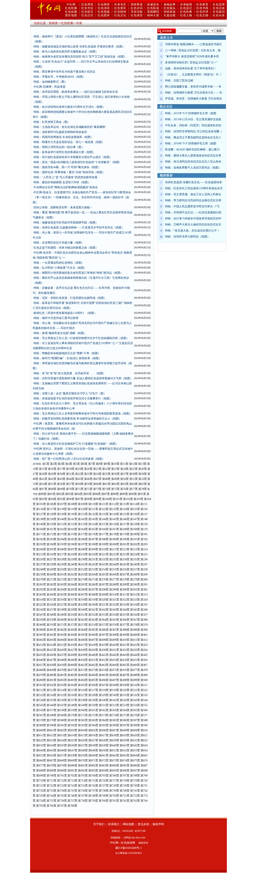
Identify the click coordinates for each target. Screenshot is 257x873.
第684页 (114, 765)
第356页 (135, 614)
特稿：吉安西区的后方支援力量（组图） (59, 242)
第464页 (114, 664)
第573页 (104, 715)
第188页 (104, 539)
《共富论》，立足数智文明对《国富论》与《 (193, 74)
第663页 (125, 755)
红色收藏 (71, 11)
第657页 (62, 755)
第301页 (135, 589)
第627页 (93, 740)
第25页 (133, 468)
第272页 (62, 579)
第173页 (62, 534)
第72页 (88, 488)
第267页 (125, 574)
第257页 (135, 569)
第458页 (51, 664)
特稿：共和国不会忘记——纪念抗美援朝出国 (193, 212)
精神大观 (153, 15)
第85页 (87, 494)
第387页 (114, 629)
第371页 (62, 624)
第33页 (88, 473)
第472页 (83, 669)
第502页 (51, 685)
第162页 (62, 529)
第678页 (51, 765)
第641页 (125, 745)
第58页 (79, 483)
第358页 (41, 619)
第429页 (93, 649)
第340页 (83, 609)
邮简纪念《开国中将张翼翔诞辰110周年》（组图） (65, 313)
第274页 (83, 579)
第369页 (41, 624)
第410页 (125, 639)
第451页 (93, 659)
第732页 (41, 790)
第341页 (93, 609)
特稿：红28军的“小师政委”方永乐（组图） (60, 267)
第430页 (104, 649)
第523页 (41, 695)
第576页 (135, 715)
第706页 (114, 775)
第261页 (62, 574)
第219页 (83, 554)
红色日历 (87, 15)
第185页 (72, 539)
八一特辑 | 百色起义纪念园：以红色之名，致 (193, 50)
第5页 (76, 463)
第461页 (83, 664)
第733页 (51, 790)
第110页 (93, 504)
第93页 (43, 499)
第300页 (125, 589)
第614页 (72, 735)
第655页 (41, 755)
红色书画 (202, 8)
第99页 (97, 499)
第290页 (135, 584)
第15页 (43, 468)
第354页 (114, 614)
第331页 (104, 604)
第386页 (104, 629)
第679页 (62, 765)
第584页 (104, 720)
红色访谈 (219, 8)
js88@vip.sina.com (134, 837)
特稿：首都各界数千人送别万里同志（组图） (193, 167)
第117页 (51, 509)
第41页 (43, 478)
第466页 (135, 664)
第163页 (72, 529)
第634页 (51, 745)
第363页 (93, 619)
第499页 (135, 680)
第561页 (93, 710)
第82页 (60, 494)
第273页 (72, 579)
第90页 (132, 494)
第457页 (41, 664)
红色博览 (87, 4)
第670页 (83, 760)
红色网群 (104, 4)
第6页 (84, 463)
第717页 (114, 780)
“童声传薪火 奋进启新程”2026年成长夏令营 (192, 56)
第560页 (83, 710)
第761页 (114, 800)
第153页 (83, 524)
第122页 (104, 509)
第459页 (62, 664)
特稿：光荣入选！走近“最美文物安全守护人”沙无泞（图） (70, 393)
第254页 (104, 569)
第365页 (114, 619)
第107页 (62, 504)
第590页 (51, 725)
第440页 (93, 654)
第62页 (115, 483)
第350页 (72, 614)
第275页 (93, 579)
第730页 (135, 785)
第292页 (41, 589)
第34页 (97, 473)
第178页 (114, 534)
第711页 (51, 780)
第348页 (51, 614)
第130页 (72, 514)
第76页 (124, 488)
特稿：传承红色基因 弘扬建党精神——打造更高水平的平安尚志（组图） (79, 227)
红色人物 (186, 15)
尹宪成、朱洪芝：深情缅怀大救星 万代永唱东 (193, 98)
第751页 (125, 795)
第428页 (83, 649)
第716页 (104, 780)
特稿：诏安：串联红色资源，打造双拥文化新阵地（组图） (70, 297)
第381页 (51, 629)
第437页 (62, 654)
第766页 (51, 805)
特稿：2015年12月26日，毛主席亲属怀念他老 (193, 119)
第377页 (125, 624)
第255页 (114, 569)
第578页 (41, 720)
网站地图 (128, 824)
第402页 (41, 639)
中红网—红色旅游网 (122, 842)
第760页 (104, 800)
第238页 (51, 564)
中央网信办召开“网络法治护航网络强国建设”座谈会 (66, 187)
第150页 (51, 524)
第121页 (93, 509)
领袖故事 (170, 4)
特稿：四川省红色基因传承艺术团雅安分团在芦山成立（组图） (73, 157)
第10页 (115, 463)
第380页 (41, 629)
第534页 (41, 700)
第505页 (83, 685)
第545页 (41, 705)
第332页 (114, 604)
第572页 (93, 715)
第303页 (41, 594)
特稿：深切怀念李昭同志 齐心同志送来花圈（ (193, 131)
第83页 (69, 494)
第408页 (104, 639)
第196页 (72, 544)
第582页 (83, 720)
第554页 (135, 705)
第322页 (125, 599)
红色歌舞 (186, 11)
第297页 (93, 589)
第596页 (114, 725)
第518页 (104, 690)
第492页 (62, 680)
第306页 (72, 594)
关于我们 (98, 824)
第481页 (62, 675)
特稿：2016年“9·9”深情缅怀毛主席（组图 (190, 143)
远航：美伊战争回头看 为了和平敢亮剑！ (190, 68)
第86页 (96, 494)
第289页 (125, 584)
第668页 (62, 760)
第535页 (51, 700)
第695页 (114, 770)
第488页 (135, 675)
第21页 (97, 468)
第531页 (125, 695)
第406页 (83, 639)
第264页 (93, 574)
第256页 (125, 569)
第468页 (41, 669)
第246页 (135, 564)
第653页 (135, 750)
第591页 (62, 725)
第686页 (135, 765)
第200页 (114, 544)
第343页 (114, 609)
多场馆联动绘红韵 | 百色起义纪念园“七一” (191, 62)
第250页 (62, 569)
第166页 (104, 529)
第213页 (135, 549)
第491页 (51, 680)
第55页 (52, 483)
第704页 (93, 775)
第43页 (61, 478)
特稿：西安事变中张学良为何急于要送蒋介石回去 (64, 71)
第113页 (124, 504)
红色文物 (202, 15)
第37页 (124, 473)
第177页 (104, 534)
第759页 (93, 800)
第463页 (104, 664)
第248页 (41, 569)
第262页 (72, 574)
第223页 (125, 554)
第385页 (93, 629)
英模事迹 (137, 4)
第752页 (135, 795)
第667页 (51, 760)
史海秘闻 (186, 4)
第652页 (125, 750)
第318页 (83, 599)
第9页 (106, 463)
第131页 (83, 514)
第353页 (104, 614)
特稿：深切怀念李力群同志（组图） (187, 236)
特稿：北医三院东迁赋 (179, 80)
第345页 (135, 609)
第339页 (72, 609)
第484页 (93, 675)
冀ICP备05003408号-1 (128, 847)
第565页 (135, 710)
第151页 (62, 524)
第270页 (41, 579)
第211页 (114, 549)
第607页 (114, 730)
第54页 (43, 483)
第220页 (93, 554)
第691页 (72, 770)
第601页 (51, 730)
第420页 (114, 644)
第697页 (135, 770)
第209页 (93, 549)
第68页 (52, 488)
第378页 (135, 624)
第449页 (72, 659)
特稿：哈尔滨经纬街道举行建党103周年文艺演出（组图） (69, 106)
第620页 (135, 735)
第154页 (93, 524)
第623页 (51, 740)
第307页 (83, 594)
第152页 (72, 524)
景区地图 (71, 15)
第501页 (41, 685)
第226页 (41, 559)
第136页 (135, 514)
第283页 (62, 584)
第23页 (115, 468)
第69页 (61, 488)
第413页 (41, 644)
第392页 (51, 634)
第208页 (83, 549)
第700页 (51, 775)
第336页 (41, 609)
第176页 (93, 534)
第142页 (83, 519)
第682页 (93, 765)
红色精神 (120, 11)
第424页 (41, 649)
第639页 (104, 745)
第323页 (135, 599)
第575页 (125, 715)
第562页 (104, 710)
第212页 (125, 549)
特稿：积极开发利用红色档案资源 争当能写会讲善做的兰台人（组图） (77, 418)
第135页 (125, 514)
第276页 (104, 579)
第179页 (125, 534)
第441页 (104, 654)
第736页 (83, 790)
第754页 (41, 800)
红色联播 (71, 8)
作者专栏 (120, 4)
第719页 (135, 780)
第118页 (62, 509)
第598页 (135, 725)
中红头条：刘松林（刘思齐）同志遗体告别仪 (193, 125)
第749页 (104, 795)
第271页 (51, 579)
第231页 (93, 559)
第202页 (135, 544)
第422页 (135, 644)
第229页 (72, 559)
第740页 (125, 790)
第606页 (104, 730)
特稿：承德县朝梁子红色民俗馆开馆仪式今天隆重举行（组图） (73, 398)
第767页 (62, 805)
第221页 (104, 554)
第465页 (125, 664)
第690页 (62, 770)
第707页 (125, 775)
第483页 (83, 675)
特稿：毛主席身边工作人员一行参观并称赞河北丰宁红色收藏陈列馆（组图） (81, 338)
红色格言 (87, 11)
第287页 (104, 584)
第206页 (62, 549)
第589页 (41, 725)
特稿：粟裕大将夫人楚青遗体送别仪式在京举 (193, 155)
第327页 (62, 604)
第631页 (135, 740)
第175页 (83, 534)
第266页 (114, 574)
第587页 (135, 720)
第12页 (133, 463)
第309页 (104, 594)
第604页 (83, 730)
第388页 (125, 629)
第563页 (114, 710)
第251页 (72, 569)
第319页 (93, 599)
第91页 (142, 494)
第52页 (142, 478)
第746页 (72, 795)
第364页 (104, 619)
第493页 (72, 680)
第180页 (135, 534)
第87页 (105, 494)
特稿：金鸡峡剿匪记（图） (50, 81)
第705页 (104, 775)
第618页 (114, 735)
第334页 (135, 604)
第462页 (93, 664)
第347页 (41, 614)
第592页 (72, 725)
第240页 (72, 564)
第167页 (114, 529)
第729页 (125, 785)
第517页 (93, 690)
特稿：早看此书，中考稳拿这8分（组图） (60, 76)
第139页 (51, 519)
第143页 (93, 519)
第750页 (114, 795)
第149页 (41, 524)
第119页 (72, 509)
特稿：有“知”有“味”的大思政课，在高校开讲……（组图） (70, 373)
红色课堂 (137, 15)
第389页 (135, 629)
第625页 (72, 740)
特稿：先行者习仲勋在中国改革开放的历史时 (193, 218)
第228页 (62, 559)
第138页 (41, 519)
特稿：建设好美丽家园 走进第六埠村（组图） (62, 182)
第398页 (114, 634)
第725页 (83, 785)
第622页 (41, 740)
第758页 (83, 800)
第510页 (135, 685)
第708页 (135, 775)
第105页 (41, 504)
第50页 (124, 478)
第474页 (104, 669)
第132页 (93, 514)
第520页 (125, 690)
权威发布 (153, 4)
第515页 (72, 690)
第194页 (51, 544)
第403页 (51, 639)
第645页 (51, 750)
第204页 (41, 549)
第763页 (135, 800)
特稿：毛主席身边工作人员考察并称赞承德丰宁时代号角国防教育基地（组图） (83, 413)
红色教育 (202, 4)
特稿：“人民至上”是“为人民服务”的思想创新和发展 (65, 177)
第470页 (62, 669)
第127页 (41, 514)
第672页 (104, 760)
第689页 (51, 770)
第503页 (62, 685)
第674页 (125, 760)
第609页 (135, 730)
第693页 (93, 770)
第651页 (114, 750)
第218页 (72, 554)
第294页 (62, 589)
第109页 (83, 504)
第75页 (115, 488)
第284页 (72, 584)
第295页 (72, 589)
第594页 (93, 725)
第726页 (93, 785)
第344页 (125, 609)
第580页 (62, 720)
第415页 (62, 644)
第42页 (52, 478)
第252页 (83, 569)
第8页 (99, 463)
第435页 (41, 654)
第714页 (83, 780)
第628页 (104, 740)
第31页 (70, 473)
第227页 (51, 559)
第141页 (72, 519)
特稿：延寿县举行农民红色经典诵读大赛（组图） (64, 152)
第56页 (61, 483)
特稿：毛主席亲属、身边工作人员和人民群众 (193, 194)
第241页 (83, 564)
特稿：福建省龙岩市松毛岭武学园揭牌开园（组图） (66, 222)
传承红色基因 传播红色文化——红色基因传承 (193, 182)
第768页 (72, 805)
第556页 (41, 710)
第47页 (97, 478)
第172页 (51, 534)
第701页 (62, 775)
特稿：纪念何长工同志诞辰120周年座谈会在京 (194, 188)
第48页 (106, 478)
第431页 (114, 649)
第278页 (125, 579)
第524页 (51, 695)
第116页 (41, 509)
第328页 (72, 604)
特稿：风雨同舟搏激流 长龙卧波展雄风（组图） (63, 137)
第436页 (51, 654)
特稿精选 (170, 11)
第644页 (41, 750)
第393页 (62, 634)
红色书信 (87, 8)
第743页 (41, 795)
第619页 (125, 735)
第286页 (93, 584)
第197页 (83, 544)
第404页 (62, 639)
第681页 (83, 765)
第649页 (93, 750)
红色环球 (202, 11)
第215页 (41, 554)
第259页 (41, 574)
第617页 (104, 735)
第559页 (72, 710)
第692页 (83, 770)
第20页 (88, 468)
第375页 (104, 624)
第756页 (62, 800)
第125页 (135, 509)
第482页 (72, 675)
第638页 (93, 745)
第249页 (51, 569)
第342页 (104, 609)
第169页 (135, 529)
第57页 (70, 483)
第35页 (106, 473)
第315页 (51, 599)
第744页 (51, 795)
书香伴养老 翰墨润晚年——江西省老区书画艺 (193, 44)
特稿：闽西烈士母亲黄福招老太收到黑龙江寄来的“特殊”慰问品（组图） (78, 272)
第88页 (114, 494)
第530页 (114, 695)
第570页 (72, 715)
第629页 (114, 740)
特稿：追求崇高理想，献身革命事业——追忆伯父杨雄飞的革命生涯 (76, 91)
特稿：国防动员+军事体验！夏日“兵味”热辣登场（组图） (69, 172)
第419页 (104, 644)
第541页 (114, 700)
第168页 (125, 529)
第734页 (62, 790)
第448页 (62, 659)
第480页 (51, 675)
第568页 (51, 715)
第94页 (52, 499)
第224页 (135, 554)
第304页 (51, 594)
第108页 (72, 504)
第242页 (93, 564)
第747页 (83, 795)
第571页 (83, 715)
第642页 (135, 745)
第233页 (114, 559)
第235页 (135, 559)
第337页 (51, 609)
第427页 (72, 649)
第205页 (51, 549)
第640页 (114, 745)
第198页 (93, 544)
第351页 (83, 614)
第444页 (135, 654)
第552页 (114, 705)
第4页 (68, 463)
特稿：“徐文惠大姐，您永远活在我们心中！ (192, 230)
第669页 (72, 760)
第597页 (125, 725)
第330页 (93, 604)
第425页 (51, 649)
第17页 (61, 468)
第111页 (103, 504)
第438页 (72, 654)
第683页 (104, 765)
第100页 (107, 499)
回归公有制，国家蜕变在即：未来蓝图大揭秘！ (63, 207)
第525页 (62, 695)
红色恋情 (219, 4)
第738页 (104, 790)
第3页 (61, 463)
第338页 (62, 609)
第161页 (51, 529)
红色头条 (219, 15)
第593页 (83, 725)
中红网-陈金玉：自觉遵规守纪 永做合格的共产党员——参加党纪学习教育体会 (82, 192)
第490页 (41, 680)
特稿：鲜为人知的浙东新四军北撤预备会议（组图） (66, 51)
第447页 (51, 659)
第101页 (117, 499)
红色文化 (120, 15)
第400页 (135, 634)
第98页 (88, 499)
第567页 (41, 715)
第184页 (62, 539)
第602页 (62, 730)
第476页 (125, 669)
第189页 (114, 539)
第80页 (42, 494)
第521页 (135, 690)
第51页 (133, 478)
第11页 (124, 463)
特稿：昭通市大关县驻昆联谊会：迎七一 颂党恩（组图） (69, 142)
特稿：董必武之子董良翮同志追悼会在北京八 (193, 137)
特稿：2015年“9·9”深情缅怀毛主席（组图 (190, 113)
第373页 (83, 624)
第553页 (125, 705)
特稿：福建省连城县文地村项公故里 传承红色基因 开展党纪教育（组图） (79, 46)
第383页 (72, 629)
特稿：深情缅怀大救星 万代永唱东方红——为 (193, 92)
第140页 (62, 519)
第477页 (135, 669)
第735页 (72, 790)
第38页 (133, 473)
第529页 (104, 695)
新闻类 (53, 23)
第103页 (138, 499)
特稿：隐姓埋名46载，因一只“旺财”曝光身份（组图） (67, 167)
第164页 (83, 529)
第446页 (41, 659)
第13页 (142, 463)
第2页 (53, 463)
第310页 (114, 594)
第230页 (83, 559)
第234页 (125, 559)
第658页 (72, 755)
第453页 (114, 659)
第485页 (104, 675)
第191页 (135, 539)
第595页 (104, 725)
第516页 (83, 690)
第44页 (70, 478)
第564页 (125, 710)
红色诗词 (137, 8)
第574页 (114, 715)
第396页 (93, 634)
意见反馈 (143, 824)
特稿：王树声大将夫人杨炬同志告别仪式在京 (193, 224)
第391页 (41, 634)
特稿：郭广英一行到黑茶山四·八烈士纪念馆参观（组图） (69, 458)
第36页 (115, 473)
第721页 (41, 785)
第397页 (104, 634)
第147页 (135, 519)
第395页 (83, 634)
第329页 (83, 604)
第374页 (93, 624)
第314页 (41, 599)
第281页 (41, 584)
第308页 (93, 594)
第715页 (93, 780)
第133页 (104, 514)
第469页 (51, 669)
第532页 (135, 695)
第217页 (62, 554)
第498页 (125, 680)
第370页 (51, 624)
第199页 (104, 544)
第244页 (114, 564)
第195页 (62, 544)
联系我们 (113, 824)
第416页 (72, 644)
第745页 (62, 795)
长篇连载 (170, 15)
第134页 (114, 514)
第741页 (135, 790)
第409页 (114, 639)
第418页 (93, 644)
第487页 (125, 675)
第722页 (51, 785)
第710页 (41, 780)
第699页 (41, 775)
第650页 (104, 750)
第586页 (125, 720)
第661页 (104, 755)
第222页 (114, 554)
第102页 (128, 499)
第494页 (83, 680)
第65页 (142, 483)
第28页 (43, 473)
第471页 (72, 669)
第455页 (135, 659)
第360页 (62, 619)
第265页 (104, 574)
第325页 (41, 604)
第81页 (51, 494)
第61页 (106, 483)
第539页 (93, 700)
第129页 (62, 514)
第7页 (91, 463)
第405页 (72, 639)
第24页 (124, 468)
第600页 (41, 730)
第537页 (72, 700)
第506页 (93, 685)
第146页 (125, 519)
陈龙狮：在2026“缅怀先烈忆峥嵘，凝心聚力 (192, 149)
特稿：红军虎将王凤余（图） (52, 121)
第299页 (114, 589)
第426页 (62, 649)
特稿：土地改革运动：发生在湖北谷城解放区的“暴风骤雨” (70, 127)
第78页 (142, 488)
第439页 (83, 654)
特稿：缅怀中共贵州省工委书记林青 (56, 318)
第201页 (125, 544)
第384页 (83, 629)
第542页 (125, 700)
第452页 (104, 659)
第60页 (97, 483)
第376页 (114, 624)
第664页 (135, 755)
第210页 (104, 549)
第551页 (104, 705)
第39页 (142, 473)
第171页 (41, 534)
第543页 (135, 700)
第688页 (41, 770)
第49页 (115, 478)
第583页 (93, 720)
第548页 (72, 705)
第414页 (51, 644)
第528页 (93, 695)
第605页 (93, 730)
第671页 (93, 760)
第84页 (78, 494)
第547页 (62, 705)
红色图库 (104, 15)
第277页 (114, 579)
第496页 (104, 680)
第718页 (125, 780)
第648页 (83, 750)
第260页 (51, 574)
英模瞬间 (153, 11)
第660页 (93, 755)
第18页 (70, 468)
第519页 (114, 690)
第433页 (135, 649)
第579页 (51, 720)
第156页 (114, 524)
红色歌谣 (153, 8)
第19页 (79, 468)
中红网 (70, 4)
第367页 (135, 619)
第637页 (83, 745)
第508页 (114, 685)
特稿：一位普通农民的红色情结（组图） (59, 262)
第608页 (125, 730)
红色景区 (120, 8)
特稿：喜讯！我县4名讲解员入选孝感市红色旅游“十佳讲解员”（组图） (78, 162)
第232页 (104, 559)
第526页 (72, 695)
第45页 (79, 478)
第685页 (125, 765)
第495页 (93, 680)
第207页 (72, 549)
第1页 (45, 463)
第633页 (41, 745)
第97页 (79, 499)
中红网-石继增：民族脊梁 (49, 86)
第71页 (79, 488)
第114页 (135, 504)
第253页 (93, 569)
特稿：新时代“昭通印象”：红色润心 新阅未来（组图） (67, 358)
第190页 (125, 539)
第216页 (51, 554)
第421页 (125, 644)
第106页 (51, 504)
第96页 (70, 499)
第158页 (135, 524)
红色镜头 (170, 8)
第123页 (114, 509)
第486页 (114, 675)
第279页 (135, 579)
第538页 (83, 700)
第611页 (41, 735)
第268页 (135, 574)
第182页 (41, 539)
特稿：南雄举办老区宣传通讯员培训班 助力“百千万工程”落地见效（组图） (80, 56)
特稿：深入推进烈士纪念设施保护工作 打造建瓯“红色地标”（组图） (76, 443)
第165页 (93, 529)
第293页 (51, 589)
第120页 (83, 509)
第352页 (93, 614)
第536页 (62, 700)
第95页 (61, 499)
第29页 (52, 473)
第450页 (83, 659)
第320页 (104, 599)
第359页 (51, 619)
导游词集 (137, 11)
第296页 (83, 589)
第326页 (51, 604)
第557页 (51, 710)
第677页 (41, 765)
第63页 (124, 483)
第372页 (72, 624)
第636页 (72, 745)
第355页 (125, 614)
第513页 (51, 690)
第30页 (61, 473)
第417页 (83, 644)
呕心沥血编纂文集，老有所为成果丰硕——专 (193, 86)
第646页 (62, 750)
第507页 (104, 685)
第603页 (72, 730)
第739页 (114, 790)
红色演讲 (104, 8)
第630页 (125, 740)
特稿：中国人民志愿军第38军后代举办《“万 (192, 206)
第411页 (135, 639)
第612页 (51, 735)
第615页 (83, 735)
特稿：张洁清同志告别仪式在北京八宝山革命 (193, 161)
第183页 (51, 539)
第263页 (83, 574)
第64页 (133, 483)
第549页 (83, 705)
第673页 (114, 760)
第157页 (125, 524)
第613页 (62, 735)
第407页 (93, 639)
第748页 (93, 795)
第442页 (114, 654)
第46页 (88, 478)
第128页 (51, 514)
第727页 (104, 785)
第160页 (41, 529)
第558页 (62, 710)
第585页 (114, 720)
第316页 (62, 599)
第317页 (72, 599)
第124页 (125, 509)
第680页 (72, 765)
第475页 (114, 669)
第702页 (72, 775)
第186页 (83, 539)
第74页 (106, 488)
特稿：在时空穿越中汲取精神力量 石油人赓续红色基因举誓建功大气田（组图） (83, 378)
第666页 (41, 760)
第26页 (142, 468)
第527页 (83, 695)
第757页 (72, 800)
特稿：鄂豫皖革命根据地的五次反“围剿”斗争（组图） (67, 353)
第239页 (62, 564)
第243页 (104, 564)
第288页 (114, 584)
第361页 (72, 619)
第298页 (104, 589)
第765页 (41, 805)
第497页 (114, 680)
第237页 (41, 564)
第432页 (125, 649)
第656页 (51, 755)
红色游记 (186, 8)
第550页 (93, 705)
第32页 (79, 473)
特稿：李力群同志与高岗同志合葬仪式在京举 (193, 200)
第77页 (133, 488)
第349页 (62, 614)
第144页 (104, 519)
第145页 (114, 519)
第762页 (125, 800)
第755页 (51, 800)
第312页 (135, 594)
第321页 (114, 599)
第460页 (72, 664)
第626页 (83, 740)
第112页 (114, 504)
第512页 (41, 690)
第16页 (52, 468)
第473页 (93, 669)
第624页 (62, 740)
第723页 (62, 785)
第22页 (106, 468)
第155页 (104, 524)
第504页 (72, 685)
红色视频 (104, 11)
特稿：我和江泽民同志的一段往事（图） (59, 147)
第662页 (114, 755)
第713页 (72, 780)
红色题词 (219, 11)
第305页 (62, 594)
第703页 (83, 775)
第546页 (51, 705)
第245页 (125, 564)
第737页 (93, 790)
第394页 (72, 634)
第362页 (83, 619)
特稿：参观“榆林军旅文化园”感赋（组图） (60, 333)
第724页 (72, 785)
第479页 (41, 675)
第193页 (41, 544)
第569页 (62, 715)
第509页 (125, 685)
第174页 (72, 534)
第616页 (93, 735)
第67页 (43, 488)
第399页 (125, 634)
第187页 (93, 539)
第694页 (104, 770)
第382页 (62, 629)
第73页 (97, 488)
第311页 (125, 594)
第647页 (72, 750)
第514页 (62, 690)
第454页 (125, 659)
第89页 (123, 494)
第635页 (62, 745)
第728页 (114, 785)
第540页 (104, 700)
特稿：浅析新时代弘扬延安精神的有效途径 (60, 132)
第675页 (135, 760)
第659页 (83, 755)
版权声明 (158, 824)
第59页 (88, 483)
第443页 (125, 654)
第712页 (62, 780)
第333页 (125, 604)
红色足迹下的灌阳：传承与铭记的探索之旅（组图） (66, 247)
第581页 (72, 720)
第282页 (51, 584)
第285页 (83, 584)
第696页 (125, 770)
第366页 (125, 619)
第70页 (70, 488)
